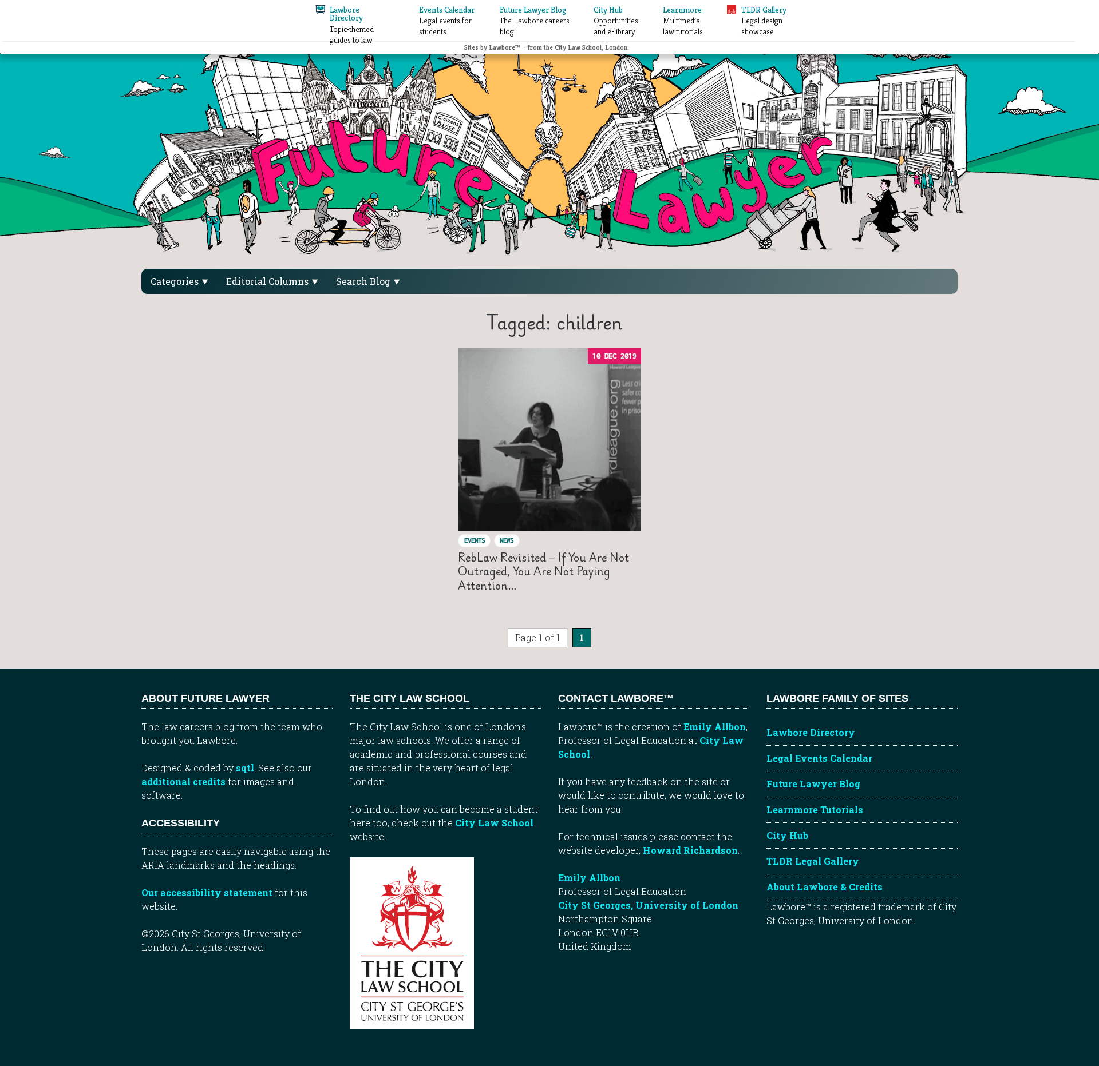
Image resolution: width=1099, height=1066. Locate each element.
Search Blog (364, 281)
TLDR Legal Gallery (812, 861)
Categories (176, 281)
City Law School (494, 823)
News (506, 540)
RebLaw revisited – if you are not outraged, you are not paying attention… (543, 571)
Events (474, 540)
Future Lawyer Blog (813, 784)
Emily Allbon (714, 727)
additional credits (183, 781)
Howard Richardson (690, 850)
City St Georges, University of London (648, 905)
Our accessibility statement (206, 892)
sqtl (245, 768)
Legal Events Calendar (819, 758)
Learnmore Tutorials (814, 810)
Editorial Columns (268, 281)
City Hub (787, 835)
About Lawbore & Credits (824, 887)
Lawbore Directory (810, 732)
